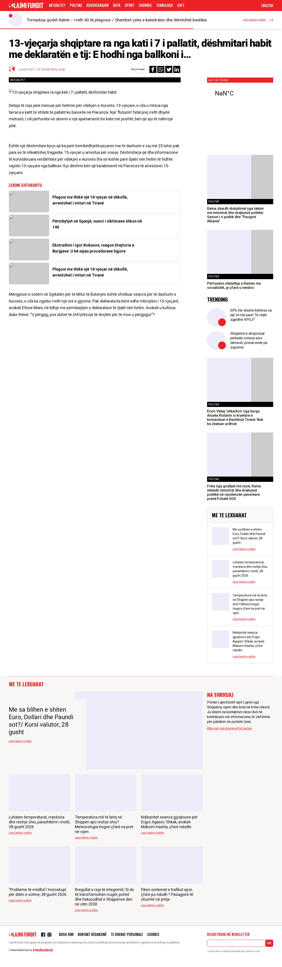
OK (269, 943)
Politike (76, 5)
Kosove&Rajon (98, 5)
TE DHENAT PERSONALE (127, 934)
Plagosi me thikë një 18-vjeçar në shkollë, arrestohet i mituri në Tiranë (90, 200)
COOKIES (153, 934)
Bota (116, 5)
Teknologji (164, 5)
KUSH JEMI (66, 934)
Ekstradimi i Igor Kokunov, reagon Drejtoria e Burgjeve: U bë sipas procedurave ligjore (93, 248)
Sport (129, 5)
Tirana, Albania (240, 93)
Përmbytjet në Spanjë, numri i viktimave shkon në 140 (97, 224)
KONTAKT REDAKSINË (92, 934)
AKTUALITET (57, 5)
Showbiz (145, 5)
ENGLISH (267, 5)
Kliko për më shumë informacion (229, 728)
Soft (180, 5)
